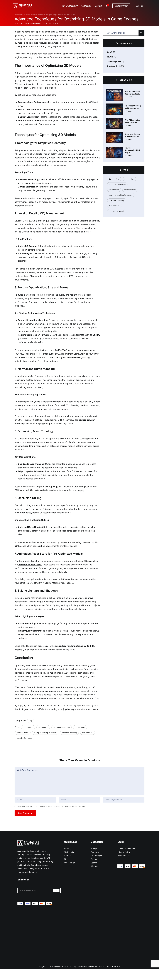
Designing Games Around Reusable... (133, 135)
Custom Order (121, 6)
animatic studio (23, 733)
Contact (67, 856)
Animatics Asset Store (25, 23)
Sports (94, 863)
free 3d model (87, 733)
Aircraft (94, 849)
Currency (95, 852)
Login (140, 6)
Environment (96, 856)
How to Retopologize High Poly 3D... (132, 150)
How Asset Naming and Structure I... (133, 107)
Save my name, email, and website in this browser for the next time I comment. (51, 806)
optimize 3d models (24, 738)
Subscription (69, 863)
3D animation (28, 727)
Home (17, 15)
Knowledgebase (114, 61)
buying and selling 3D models (45, 733)
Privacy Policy (123, 852)
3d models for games (61, 727)
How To (110, 56)
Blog (22, 15)
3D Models (69, 852)
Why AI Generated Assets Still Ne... (132, 121)
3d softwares (80, 727)
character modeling (69, 733)
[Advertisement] (39, 933)
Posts (27, 15)
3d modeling (43, 727)
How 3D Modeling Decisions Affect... (132, 92)
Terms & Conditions (126, 849)
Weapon (94, 866)
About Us (68, 849)
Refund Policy (123, 856)
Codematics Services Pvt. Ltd (109, 966)
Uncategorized (113, 66)
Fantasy (94, 859)
